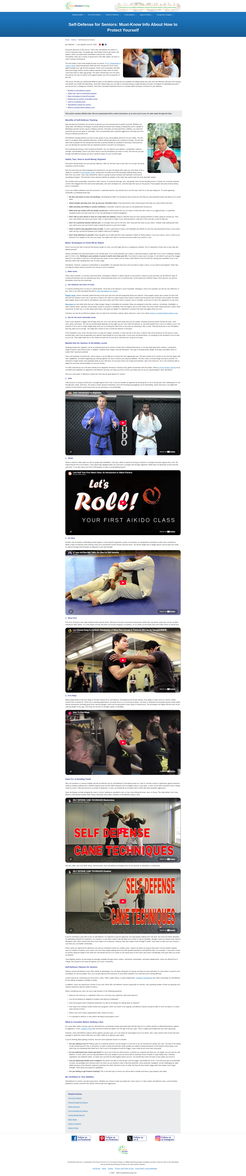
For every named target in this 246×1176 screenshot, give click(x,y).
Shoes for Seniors (74, 1124)
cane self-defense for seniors (107, 291)
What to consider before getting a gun (81, 107)
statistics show (86, 1029)
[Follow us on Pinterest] (109, 1138)
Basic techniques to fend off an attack (81, 96)
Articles (73, 40)
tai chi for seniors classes (166, 367)
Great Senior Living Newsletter (146, 1168)
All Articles (96, 1168)
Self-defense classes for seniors (79, 105)
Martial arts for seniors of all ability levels (82, 99)
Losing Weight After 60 (76, 1115)
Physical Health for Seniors (78, 1103)
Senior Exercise (74, 1107)
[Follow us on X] (137, 1138)
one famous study (88, 172)
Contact (110, 1168)
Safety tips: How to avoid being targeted (82, 93)
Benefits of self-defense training (79, 90)
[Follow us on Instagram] (164, 1138)
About (104, 1168)
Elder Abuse (72, 1120)
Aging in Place (73, 1128)
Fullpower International (144, 978)
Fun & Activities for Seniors (78, 1111)
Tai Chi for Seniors (74, 1098)
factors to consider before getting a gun (164, 313)
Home (67, 40)
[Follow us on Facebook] (81, 1138)
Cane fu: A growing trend (76, 102)
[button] (84, 15)
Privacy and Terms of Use (124, 1168)
